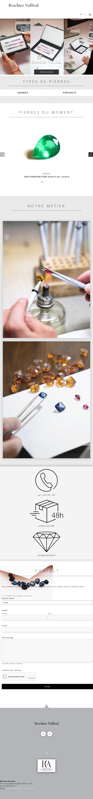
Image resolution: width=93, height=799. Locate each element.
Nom (49, 613)
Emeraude (46, 173)
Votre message (8, 638)
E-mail (5, 625)
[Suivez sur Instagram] (49, 733)
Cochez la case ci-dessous (11, 670)
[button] (42, 97)
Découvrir (46, 72)
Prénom (4, 613)
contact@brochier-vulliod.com (20, 788)
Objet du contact (8, 598)
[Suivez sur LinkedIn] (43, 733)
